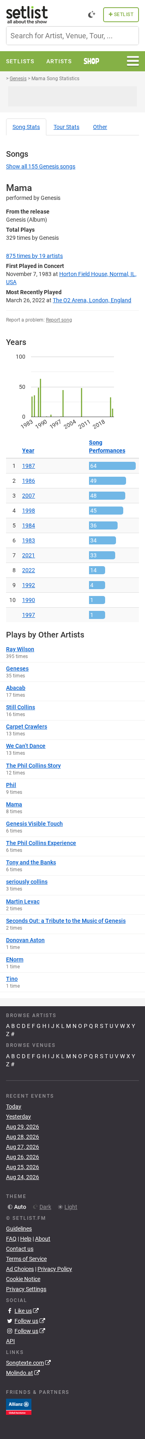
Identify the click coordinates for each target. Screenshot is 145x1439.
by (34, 256)
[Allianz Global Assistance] (18, 1406)
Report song (59, 320)
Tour (66, 127)
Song (26, 127)
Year (28, 450)
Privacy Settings (26, 1289)
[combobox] (72, 35)
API (10, 1341)
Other (100, 127)
